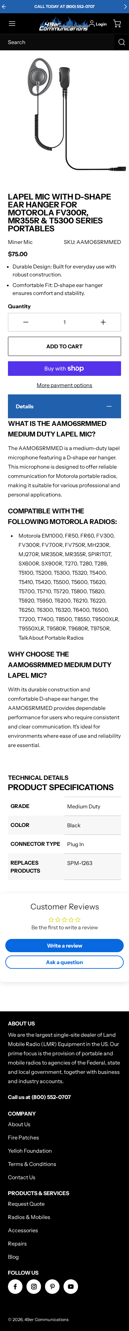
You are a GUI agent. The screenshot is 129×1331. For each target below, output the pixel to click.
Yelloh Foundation (30, 1150)
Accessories (23, 1230)
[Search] (121, 42)
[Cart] (114, 23)
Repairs (17, 1243)
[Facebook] (15, 1286)
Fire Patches (23, 1137)
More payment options (64, 385)
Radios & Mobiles (29, 1217)
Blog (13, 1256)
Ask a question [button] (64, 962)
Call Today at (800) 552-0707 (64, 6)
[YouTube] (71, 1286)
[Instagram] (33, 1286)
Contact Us (21, 1177)
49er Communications (46, 1319)
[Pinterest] (52, 1286)
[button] (15, 23)
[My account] (92, 24)
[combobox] (64, 42)
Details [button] (24, 406)
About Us (19, 1124)
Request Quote (26, 1203)
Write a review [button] (64, 945)
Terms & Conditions (32, 1164)
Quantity (19, 306)
